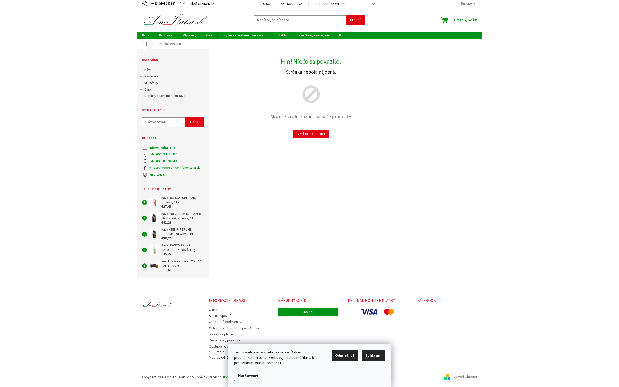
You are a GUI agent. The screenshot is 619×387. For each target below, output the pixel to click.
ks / (308, 312)
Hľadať (355, 20)
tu (282, 363)
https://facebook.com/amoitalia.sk (174, 167)
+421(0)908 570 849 (163, 161)
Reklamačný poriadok (224, 340)
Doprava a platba (221, 334)
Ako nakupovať (292, 4)
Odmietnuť (344, 355)
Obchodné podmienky (330, 4)
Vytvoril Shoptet (465, 377)
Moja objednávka (221, 357)
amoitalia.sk (158, 174)
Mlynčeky (151, 83)
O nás (267, 4)
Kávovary (151, 76)
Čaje (147, 89)
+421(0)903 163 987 (163, 154)
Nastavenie (248, 375)
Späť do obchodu (311, 134)
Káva (148, 69)
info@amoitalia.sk (162, 147)
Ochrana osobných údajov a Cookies (235, 328)
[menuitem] (145, 35)
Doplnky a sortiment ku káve (165, 95)
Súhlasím (373, 355)
